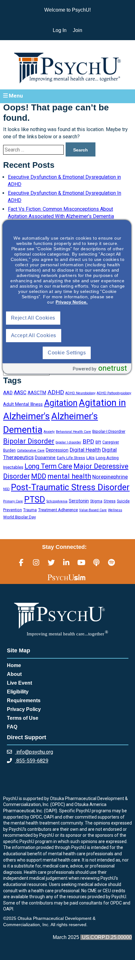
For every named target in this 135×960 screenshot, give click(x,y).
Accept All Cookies (33, 335)
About (14, 674)
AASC (20, 392)
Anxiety (49, 432)
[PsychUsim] (66, 577)
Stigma (96, 501)
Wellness (115, 510)
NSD (6, 489)
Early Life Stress (71, 458)
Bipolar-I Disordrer (108, 431)
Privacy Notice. (72, 302)
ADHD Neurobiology (80, 393)
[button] (67, 96)
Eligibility (18, 691)
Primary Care (13, 501)
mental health (69, 476)
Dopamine (45, 457)
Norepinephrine (110, 477)
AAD (8, 392)
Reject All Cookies (33, 318)
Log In (60, 30)
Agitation (61, 403)
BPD (88, 441)
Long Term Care (48, 466)
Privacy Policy (24, 709)
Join (77, 30)
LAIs (90, 457)
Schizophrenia (57, 501)
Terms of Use (22, 718)
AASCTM (37, 392)
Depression (57, 450)
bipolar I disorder (68, 442)
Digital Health (85, 450)
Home (14, 665)
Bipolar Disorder (28, 441)
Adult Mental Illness (23, 404)
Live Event (19, 683)
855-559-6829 (31, 761)
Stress (110, 501)
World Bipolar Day (19, 517)
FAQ (12, 726)
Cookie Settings (67, 352)
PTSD (34, 500)
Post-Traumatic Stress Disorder (70, 487)
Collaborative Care (31, 450)
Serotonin (79, 501)
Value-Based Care (93, 510)
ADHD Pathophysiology (114, 393)
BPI (98, 442)
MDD (38, 476)
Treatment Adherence (58, 509)
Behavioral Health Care (73, 432)
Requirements (23, 700)
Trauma (30, 510)
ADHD (55, 392)
